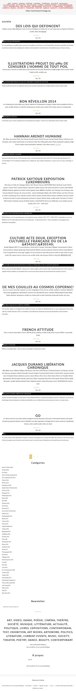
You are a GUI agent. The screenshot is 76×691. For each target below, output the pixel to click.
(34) (5, 544)
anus (4, 290)
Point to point (16, 198)
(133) (5, 483)
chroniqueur (64, 370)
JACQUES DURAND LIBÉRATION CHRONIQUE (38, 366)
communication (25, 247)
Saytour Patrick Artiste (43, 198)
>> (45, 456)
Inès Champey (56, 190)
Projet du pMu (33, 72)
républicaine (70, 421)
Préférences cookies (38, 688)
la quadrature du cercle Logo (15, 252)
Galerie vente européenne (59, 104)
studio (54, 107)
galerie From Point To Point (22, 190)
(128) (6, 485)
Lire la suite (38, 52)
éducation (42, 418)
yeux (68, 295)
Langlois (27, 252)
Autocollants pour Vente (21, 104)
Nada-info (44, 29)
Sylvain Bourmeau (47, 381)
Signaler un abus (43, 685)
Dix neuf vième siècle (19, 418)
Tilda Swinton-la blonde (11, 201)
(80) (4, 500)
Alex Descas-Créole (10, 185)
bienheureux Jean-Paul (32, 370)
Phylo (54, 142)
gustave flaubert (15, 421)
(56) (8, 511)
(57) (5, 508)
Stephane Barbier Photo (22, 381)
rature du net (26, 255)
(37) (6, 542)
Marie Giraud (51, 376)
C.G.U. (52, 685)
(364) (7, 467)
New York (37, 142)
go (9, 421)
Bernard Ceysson (39, 185)
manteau (51, 292)
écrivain (71, 370)
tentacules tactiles (57, 295)
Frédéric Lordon (7, 29)
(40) (6, 534)
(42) (6, 531)
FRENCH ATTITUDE (38, 329)
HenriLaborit (23, 292)
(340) (5, 470)
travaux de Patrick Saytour (27, 201)
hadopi (16, 250)
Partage (47, 421)
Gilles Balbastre (16, 29)
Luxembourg (12, 195)
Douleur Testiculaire (45, 247)
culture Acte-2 (34, 247)
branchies (16, 290)
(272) (9, 475)
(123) (9, 488)
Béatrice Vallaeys (19, 370)
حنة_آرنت (58, 144)
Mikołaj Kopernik (60, 292)
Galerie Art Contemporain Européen (40, 104)
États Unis (20, 139)
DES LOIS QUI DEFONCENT (38, 26)
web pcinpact (44, 255)
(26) (8, 583)
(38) (4, 539)
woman (52, 144)
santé (31, 424)
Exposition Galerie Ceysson (36, 187)
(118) (5, 490)
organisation (41, 421)
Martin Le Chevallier (62, 376)
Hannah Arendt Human (41, 139)
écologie (29, 418)
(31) (5, 549)
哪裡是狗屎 (64, 255)
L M (36, 647)
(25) (5, 588)
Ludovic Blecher (34, 376)
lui (39, 29)
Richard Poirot (64, 378)
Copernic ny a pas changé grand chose (31, 290)
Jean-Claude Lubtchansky (16, 142)
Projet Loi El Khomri (68, 29)
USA (44, 144)
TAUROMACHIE (62, 381)
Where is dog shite (54, 255)
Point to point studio (67, 69)
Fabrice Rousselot (22, 373)
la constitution (29, 142)
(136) (5, 480)
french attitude (26, 332)
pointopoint (60, 142)
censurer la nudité (16, 69)
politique (67, 142)
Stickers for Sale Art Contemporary (24, 107)
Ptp (10, 255)
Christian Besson (23, 187)
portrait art (32, 198)
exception (14, 373)
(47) (5, 518)
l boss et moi (26, 29)
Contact (35, 685)
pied (67, 292)
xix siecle (49, 424)
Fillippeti (54, 247)
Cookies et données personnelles (64, 685)
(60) (5, 503)
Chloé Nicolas (43, 370)
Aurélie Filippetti (9, 247)
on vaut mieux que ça (54, 29)
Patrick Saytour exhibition (55, 195)
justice (23, 421)
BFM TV (16, 247)
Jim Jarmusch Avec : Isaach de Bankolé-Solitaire (33, 193)
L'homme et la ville (33, 292)
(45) (5, 524)
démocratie (9, 418)
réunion (26, 424)
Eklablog (41, 680)
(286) (4, 472)
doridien (56, 290)
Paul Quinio (55, 378)
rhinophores (20, 295)
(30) (7, 552)
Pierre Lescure (50, 252)
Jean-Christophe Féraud (10, 376)
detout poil (26, 69)
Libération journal (23, 376)
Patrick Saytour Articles (39, 195)
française (5, 421)
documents (13, 139)
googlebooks (15, 292)
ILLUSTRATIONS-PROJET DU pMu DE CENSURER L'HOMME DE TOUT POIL (38, 65)
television (39, 144)
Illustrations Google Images (52, 69)
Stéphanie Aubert (36, 381)
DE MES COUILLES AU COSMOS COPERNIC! (38, 287)
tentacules (48, 295)
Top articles (28, 685)
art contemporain (8, 104)
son (30, 295)
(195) (8, 477)
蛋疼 (69, 255)
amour (12, 370)
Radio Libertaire (11, 295)
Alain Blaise (5, 370)
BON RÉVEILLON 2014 (38, 101)
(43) (7, 526)
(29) (7, 559)
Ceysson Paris (13, 187)
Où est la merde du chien (38, 252)
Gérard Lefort (59, 373)
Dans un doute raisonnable (12, 332)
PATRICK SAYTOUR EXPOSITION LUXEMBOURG (38, 180)
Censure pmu (6, 69)
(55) (7, 516)
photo (50, 142)
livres (46, 292)
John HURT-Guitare (55, 193)
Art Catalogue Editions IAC (25, 185)
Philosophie (44, 142)
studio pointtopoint (30, 144)
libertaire (42, 292)
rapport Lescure (17, 255)
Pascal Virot (48, 378)
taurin (55, 381)
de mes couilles (48, 290)
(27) (6, 577)
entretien (63, 290)
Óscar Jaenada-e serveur (24, 195)
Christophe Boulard (54, 370)
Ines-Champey (65, 190)
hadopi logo (21, 250)
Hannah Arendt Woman (56, 139)
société (32, 31)
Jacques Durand (69, 373)
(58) (5, 506)
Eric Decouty (6, 373)
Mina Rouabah (16, 378)
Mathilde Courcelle (31, 421)
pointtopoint (25, 198)
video (47, 144)
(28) (8, 570)
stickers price (40, 107)
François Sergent (33, 373)
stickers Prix (48, 107)
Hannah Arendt (28, 139)
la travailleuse (34, 29)
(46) (5, 521)
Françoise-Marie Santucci (47, 373)
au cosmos (9, 290)
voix (65, 295)
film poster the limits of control (54, 187)
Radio (70, 292)
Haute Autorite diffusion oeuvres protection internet (42, 250)
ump (45, 72)
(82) (5, 498)
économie (35, 418)
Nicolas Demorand (27, 378)
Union (44, 424)
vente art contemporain (64, 107)
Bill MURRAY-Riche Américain (54, 185)
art (4, 418)
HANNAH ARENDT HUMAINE (38, 136)
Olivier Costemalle (38, 378)
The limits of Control (66, 198)
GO (38, 415)
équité (70, 418)
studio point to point (38, 295)
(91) (5, 493)
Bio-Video (6, 139)
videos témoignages (40, 31)
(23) (6, 593)
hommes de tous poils (36, 69)
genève (33, 190)
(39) (5, 536)
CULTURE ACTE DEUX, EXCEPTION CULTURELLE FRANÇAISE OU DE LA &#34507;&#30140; (38, 241)
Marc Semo (43, 376)
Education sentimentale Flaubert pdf (57, 418)
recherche (63, 421)
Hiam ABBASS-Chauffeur (43, 190)
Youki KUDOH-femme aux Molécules (46, 201)
